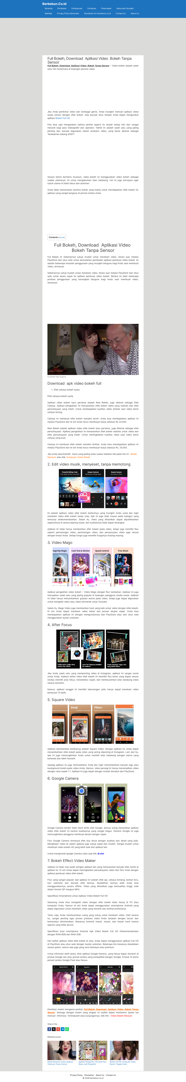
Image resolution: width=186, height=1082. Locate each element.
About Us (135, 13)
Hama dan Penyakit (125, 8)
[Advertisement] (93, 36)
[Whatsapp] (67, 1029)
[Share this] (49, 1029)
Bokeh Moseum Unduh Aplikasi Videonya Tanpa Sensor (60, 1063)
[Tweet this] (54, 1029)
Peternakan (106, 8)
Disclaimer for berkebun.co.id (97, 13)
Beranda (48, 8)
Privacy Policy (76, 1075)
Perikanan (61, 8)
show (61, 237)
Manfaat (48, 13)
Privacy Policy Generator (68, 13)
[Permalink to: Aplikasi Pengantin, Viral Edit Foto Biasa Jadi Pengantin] (93, 1050)
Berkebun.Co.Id (54, 4)
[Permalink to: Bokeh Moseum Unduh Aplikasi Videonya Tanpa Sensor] (61, 1050)
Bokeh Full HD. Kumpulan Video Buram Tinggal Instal (123, 1063)
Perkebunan (76, 8)
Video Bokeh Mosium (121, 1016)
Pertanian (91, 8)
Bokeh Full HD (63, 118)
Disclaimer (89, 1075)
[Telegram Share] (63, 1029)
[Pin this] (58, 1029)
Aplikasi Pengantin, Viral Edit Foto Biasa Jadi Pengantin (92, 1063)
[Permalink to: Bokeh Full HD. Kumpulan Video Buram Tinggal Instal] (124, 1050)
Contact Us (121, 13)
